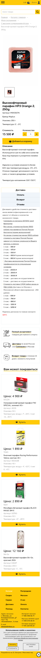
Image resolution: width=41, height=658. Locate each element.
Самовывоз (21, 347)
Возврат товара (19, 356)
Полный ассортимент (21, 332)
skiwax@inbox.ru (7, 626)
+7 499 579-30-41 (28, 621)
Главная (4, 17)
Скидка (9, 595)
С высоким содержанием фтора (15, 23)
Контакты (24, 609)
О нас (22, 600)
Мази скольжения (8, 20)
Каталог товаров (18, 17)
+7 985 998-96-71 (28, 616)
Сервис (9, 600)
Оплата (23, 604)
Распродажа (25, 591)
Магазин (24, 595)
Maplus (12, 117)
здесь (4, 315)
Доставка (16, 344)
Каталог (9, 591)
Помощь (9, 609)
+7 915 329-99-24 (28, 626)
